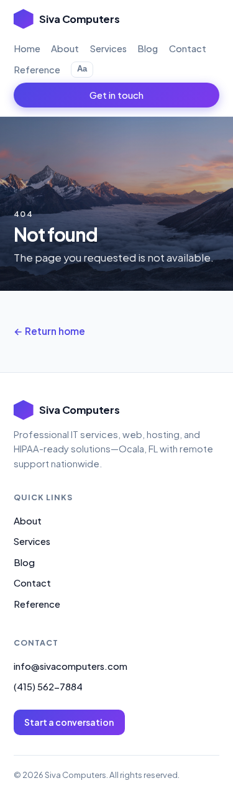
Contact (187, 48)
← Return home (49, 331)
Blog (147, 48)
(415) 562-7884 (48, 686)
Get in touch (116, 95)
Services (108, 48)
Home (27, 48)
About (65, 48)
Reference (37, 69)
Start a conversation (69, 722)
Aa (82, 68)
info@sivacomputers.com (70, 666)
